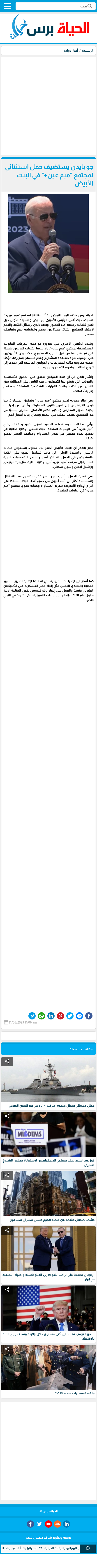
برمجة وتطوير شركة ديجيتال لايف (48, 1537)
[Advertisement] (48, 105)
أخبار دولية (71, 50)
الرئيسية (88, 50)
